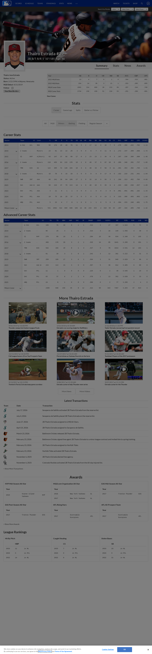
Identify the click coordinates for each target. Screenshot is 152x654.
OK (125, 649)
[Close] (148, 649)
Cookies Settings (108, 649)
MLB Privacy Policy (45, 651)
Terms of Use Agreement (63, 651)
